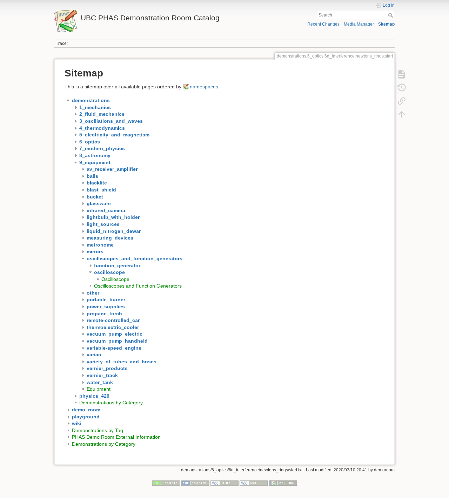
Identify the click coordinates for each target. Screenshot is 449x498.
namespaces (204, 86)
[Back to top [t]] (402, 114)
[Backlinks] (402, 101)
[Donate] (166, 482)
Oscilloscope (115, 279)
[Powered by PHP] (195, 482)
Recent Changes (323, 24)
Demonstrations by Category (111, 402)
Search (391, 15)
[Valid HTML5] (224, 482)
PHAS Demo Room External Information (116, 437)
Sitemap (386, 24)
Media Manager (359, 24)
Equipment (98, 389)
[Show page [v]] (402, 74)
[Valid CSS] (254, 482)
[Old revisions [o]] (402, 87)
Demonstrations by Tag (97, 430)
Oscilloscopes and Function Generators (138, 286)
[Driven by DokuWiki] (283, 482)
